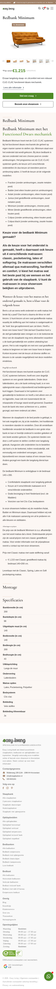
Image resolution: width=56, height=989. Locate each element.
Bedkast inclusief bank (12, 885)
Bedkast (7, 871)
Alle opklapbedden (10, 821)
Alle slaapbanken (9, 798)
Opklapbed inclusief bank (13, 835)
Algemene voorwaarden (29, 978)
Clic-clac (8, 697)
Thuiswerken (8, 916)
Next (52, 61)
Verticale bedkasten (10, 882)
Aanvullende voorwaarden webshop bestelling (20, 982)
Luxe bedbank (8, 865)
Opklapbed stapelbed (11, 838)
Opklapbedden (10, 817)
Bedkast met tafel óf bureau (14, 889)
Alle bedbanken (9, 848)
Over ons (6, 913)
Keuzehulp (7, 906)
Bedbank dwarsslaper (11, 859)
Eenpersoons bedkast (11, 892)
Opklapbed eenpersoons (12, 832)
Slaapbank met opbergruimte (14, 812)
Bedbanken (8, 844)
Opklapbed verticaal (10, 828)
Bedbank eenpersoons (11, 852)
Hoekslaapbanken (10, 808)
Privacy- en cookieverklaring (13, 985)
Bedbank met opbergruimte (13, 855)
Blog (4, 902)
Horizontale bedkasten (11, 879)
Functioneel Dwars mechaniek (27, 134)
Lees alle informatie (12, 87)
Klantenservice (8, 909)
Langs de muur (11, 668)
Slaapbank (8, 794)
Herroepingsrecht (9, 920)
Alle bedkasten (8, 875)
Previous (4, 61)
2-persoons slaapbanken (12, 801)
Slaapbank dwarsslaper (12, 805)
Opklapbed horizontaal (11, 825)
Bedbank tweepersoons (12, 862)
